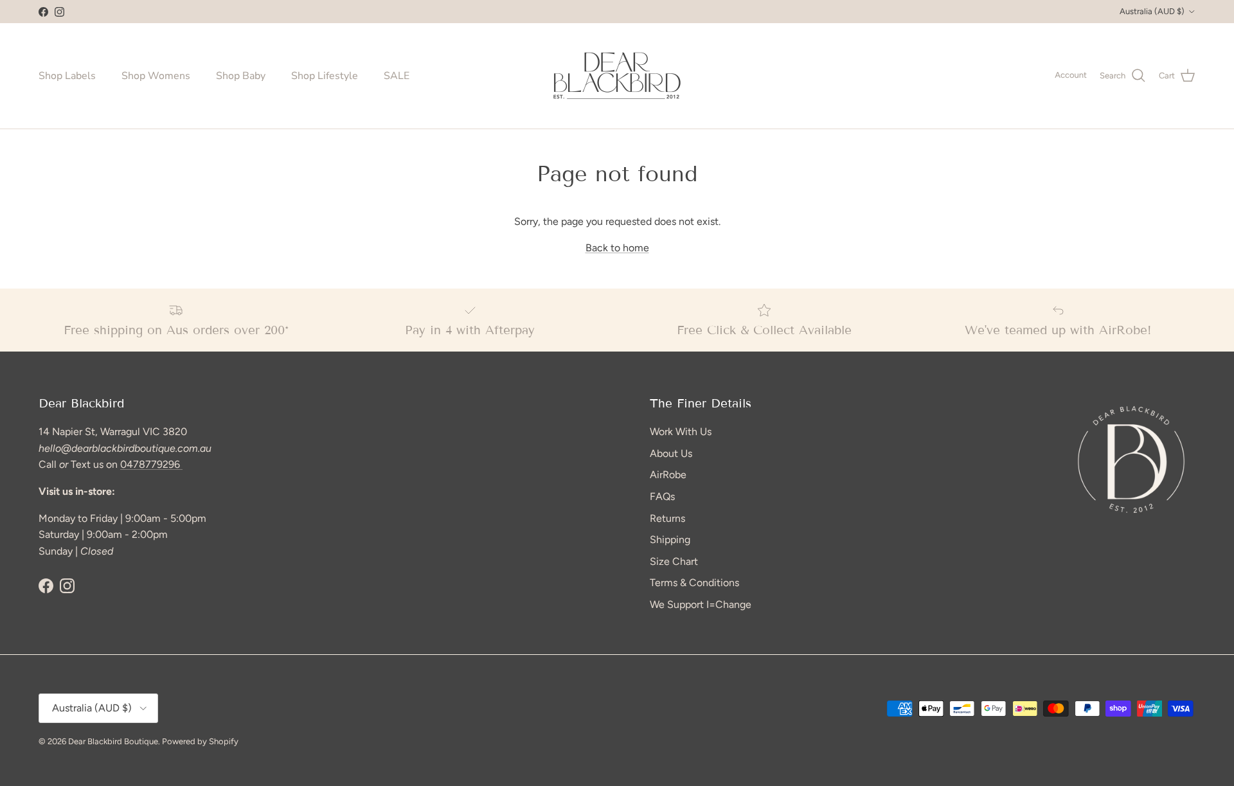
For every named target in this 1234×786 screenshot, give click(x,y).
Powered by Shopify (200, 741)
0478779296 (151, 464)
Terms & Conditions (694, 582)
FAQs (662, 496)
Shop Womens (155, 76)
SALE (396, 76)
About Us (671, 453)
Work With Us (680, 431)
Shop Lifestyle (324, 76)
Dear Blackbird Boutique (113, 741)
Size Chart (674, 561)
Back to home (617, 248)
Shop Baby (240, 76)
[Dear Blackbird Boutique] (617, 76)
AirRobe (668, 475)
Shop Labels (67, 76)
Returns (667, 518)
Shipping (670, 539)
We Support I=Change (700, 604)
